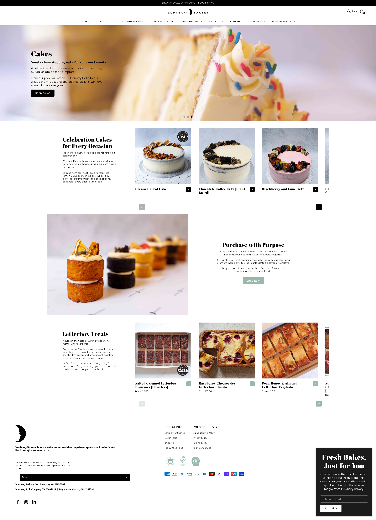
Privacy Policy (200, 437)
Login (355, 11)
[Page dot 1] (184, 117)
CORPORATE (236, 21)
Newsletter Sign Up (175, 432)
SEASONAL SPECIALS (164, 21)
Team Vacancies (173, 447)
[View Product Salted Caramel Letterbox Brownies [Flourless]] (163, 359)
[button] (85, 21)
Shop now (253, 280)
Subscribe (331, 508)
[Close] (364, 455)
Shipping (169, 442)
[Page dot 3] (192, 117)
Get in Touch (171, 437)
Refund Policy (200, 442)
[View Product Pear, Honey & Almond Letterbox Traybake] (290, 359)
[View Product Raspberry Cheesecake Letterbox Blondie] (226, 359)
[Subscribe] (125, 477)
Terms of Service (202, 447)
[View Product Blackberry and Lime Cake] (290, 160)
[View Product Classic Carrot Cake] (163, 160)
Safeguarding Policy (204, 432)
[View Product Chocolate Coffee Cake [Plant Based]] (226, 162)
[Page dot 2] (188, 117)
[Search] (349, 11)
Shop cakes (42, 93)
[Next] (319, 207)
